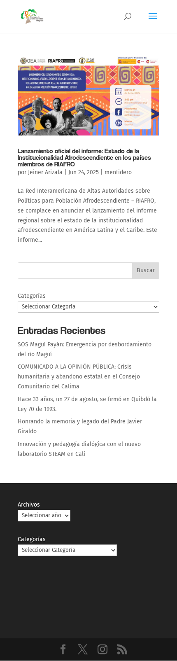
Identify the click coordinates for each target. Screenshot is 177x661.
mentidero (118, 172)
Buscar (146, 270)
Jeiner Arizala (45, 172)
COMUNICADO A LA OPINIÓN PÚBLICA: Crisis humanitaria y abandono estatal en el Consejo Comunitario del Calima (79, 376)
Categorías (32, 295)
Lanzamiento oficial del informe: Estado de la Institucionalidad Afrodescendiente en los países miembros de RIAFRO (84, 157)
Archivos (29, 504)
